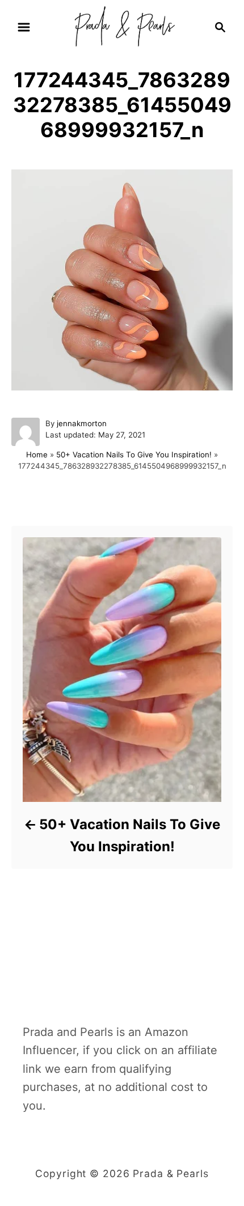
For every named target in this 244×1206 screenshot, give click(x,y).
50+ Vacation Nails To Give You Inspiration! (134, 454)
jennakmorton (82, 423)
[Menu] (24, 27)
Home (37, 454)
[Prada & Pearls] (121, 26)
